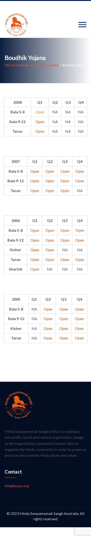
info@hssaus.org (17, 486)
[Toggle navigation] (82, 24)
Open (39, 112)
